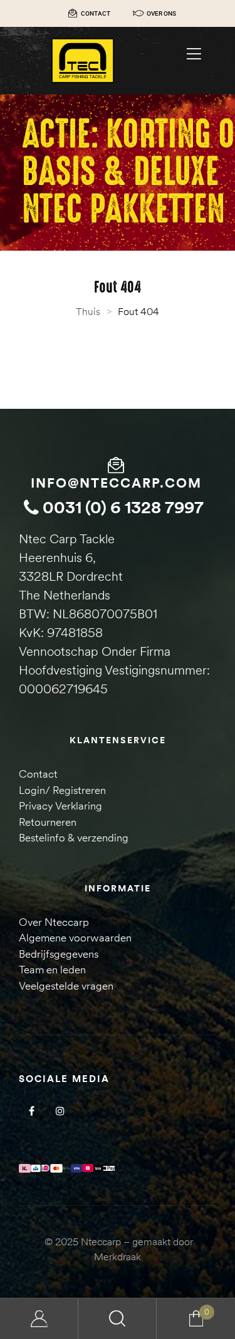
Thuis (88, 311)
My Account (39, 1318)
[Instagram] (60, 1110)
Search (117, 1318)
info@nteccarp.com (116, 482)
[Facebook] (31, 1110)
